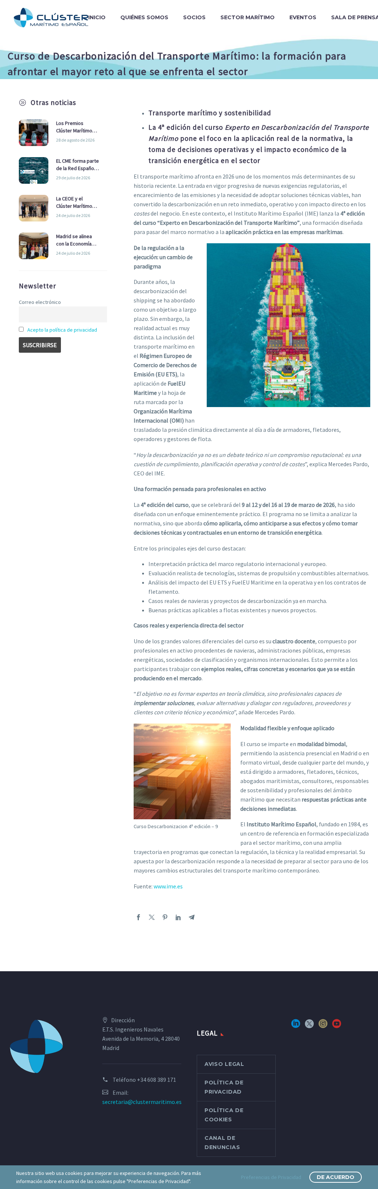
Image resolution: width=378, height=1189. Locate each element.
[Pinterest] (165, 917)
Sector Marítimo (247, 17)
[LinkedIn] (178, 917)
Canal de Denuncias (222, 1143)
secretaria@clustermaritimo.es (142, 1101)
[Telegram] (192, 917)
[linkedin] (295, 1026)
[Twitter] (152, 917)
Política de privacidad (224, 1087)
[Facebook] (138, 917)
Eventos (302, 17)
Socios (194, 17)
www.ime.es (168, 886)
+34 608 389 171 (156, 1079)
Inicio (97, 17)
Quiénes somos (144, 17)
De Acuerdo (335, 1177)
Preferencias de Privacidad (271, 1177)
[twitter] (309, 1026)
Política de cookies (224, 1115)
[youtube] (336, 1026)
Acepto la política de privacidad (62, 329)
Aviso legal (224, 1064)
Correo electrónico (40, 302)
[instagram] (323, 1026)
